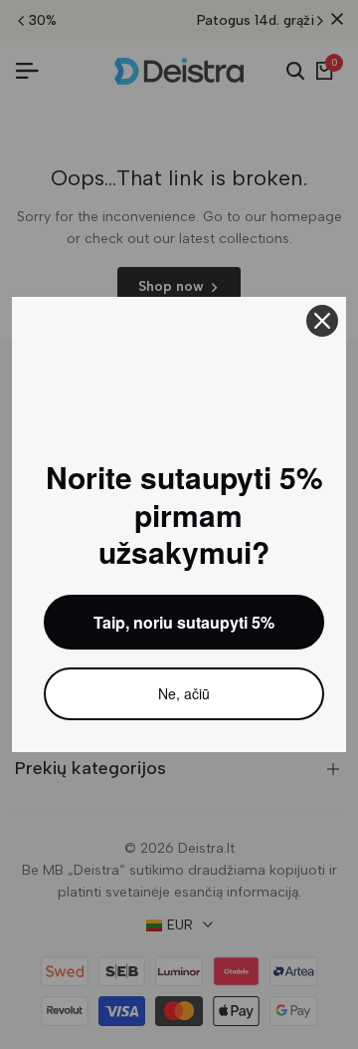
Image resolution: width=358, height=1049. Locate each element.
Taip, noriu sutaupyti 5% (183, 622)
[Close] (322, 321)
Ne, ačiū (184, 693)
